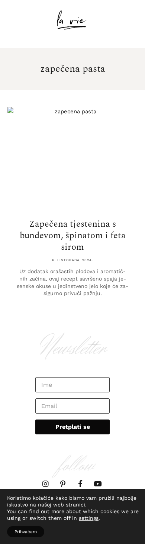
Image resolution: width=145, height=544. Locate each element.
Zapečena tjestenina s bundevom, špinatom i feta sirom (73, 235)
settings (89, 518)
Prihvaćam (25, 531)
